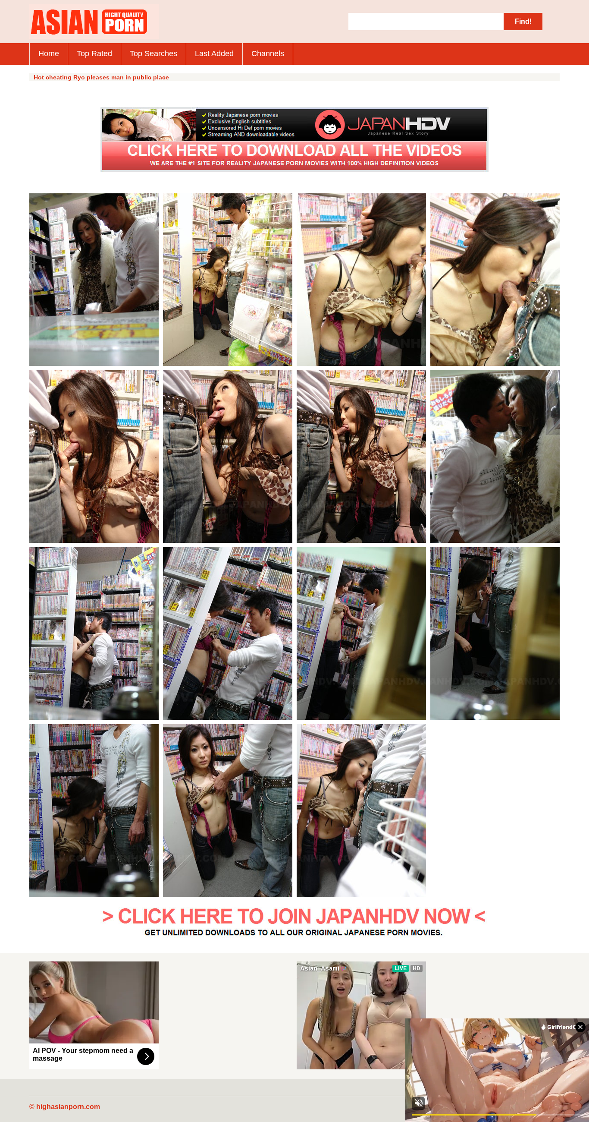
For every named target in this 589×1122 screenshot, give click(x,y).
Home (48, 53)
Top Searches (153, 53)
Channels (267, 53)
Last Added (214, 53)
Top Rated (94, 53)
